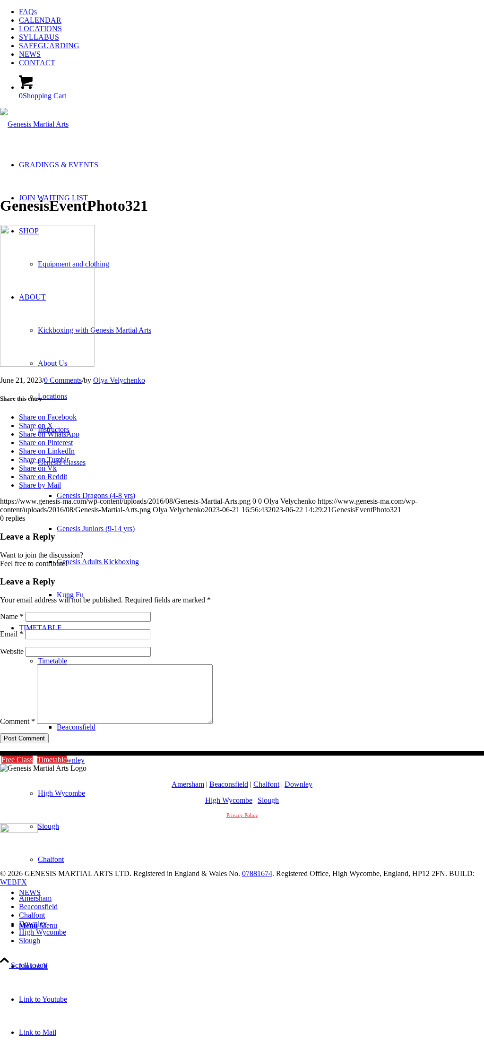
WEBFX (13, 882)
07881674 (257, 873)
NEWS (30, 54)
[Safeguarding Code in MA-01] (19, 830)
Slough (268, 800)
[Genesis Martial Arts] (34, 124)
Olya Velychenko (119, 380)
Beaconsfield (228, 784)
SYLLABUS (39, 37)
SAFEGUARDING (49, 46)
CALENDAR (40, 20)
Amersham (188, 784)
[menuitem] (251, 12)
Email (11, 634)
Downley (298, 784)
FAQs (28, 12)
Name (12, 616)
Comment (17, 721)
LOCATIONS (40, 29)
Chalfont (266, 784)
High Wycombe (228, 800)
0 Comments (63, 380)
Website (12, 651)
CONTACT (37, 63)
